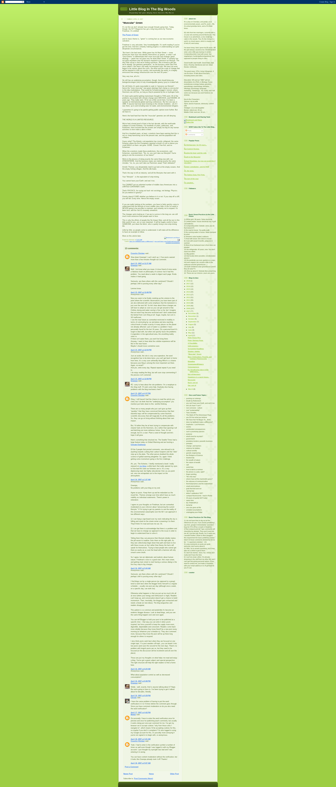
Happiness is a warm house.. (198, 377)
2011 (188, 300)
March (190, 389)
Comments (191, 134)
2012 (188, 297)
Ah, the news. (189, 171)
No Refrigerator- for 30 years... (195, 145)
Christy (133, 698)
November (192, 316)
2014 (188, 292)
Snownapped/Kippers (196, 364)
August (191, 324)
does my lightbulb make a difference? (141, 241)
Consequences (193, 367)
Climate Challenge (138, 445)
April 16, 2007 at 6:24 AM (141, 669)
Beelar (133, 715)
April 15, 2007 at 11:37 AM (141, 263)
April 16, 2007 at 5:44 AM (141, 568)
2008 (188, 308)
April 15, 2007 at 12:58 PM (141, 379)
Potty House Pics (194, 338)
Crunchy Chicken (138, 253)
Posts (189, 131)
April (190, 335)
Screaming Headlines (196, 349)
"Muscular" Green (132, 23)
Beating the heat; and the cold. (195, 153)
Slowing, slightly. (194, 351)
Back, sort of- (193, 383)
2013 (188, 294)
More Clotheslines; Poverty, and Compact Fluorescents (200, 358)
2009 (188, 306)
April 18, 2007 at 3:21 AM (141, 739)
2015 (188, 289)
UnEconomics (193, 346)
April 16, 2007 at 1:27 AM (141, 480)
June (190, 330)
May (190, 333)
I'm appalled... (189, 183)
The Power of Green (130, 35)
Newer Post (128, 774)
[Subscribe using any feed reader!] (189, 122)
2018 (188, 281)
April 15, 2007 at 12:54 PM (141, 350)
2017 (188, 283)
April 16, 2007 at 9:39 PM (141, 696)
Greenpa (134, 265)
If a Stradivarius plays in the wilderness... (198, 370)
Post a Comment (131, 767)
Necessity (191, 380)
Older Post (174, 774)
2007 (188, 311)
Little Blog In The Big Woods (152, 9)
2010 (188, 303)
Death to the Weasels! (192, 157)
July (190, 327)
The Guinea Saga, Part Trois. (194, 175)
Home (151, 774)
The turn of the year (191, 179)
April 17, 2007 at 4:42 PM (141, 713)
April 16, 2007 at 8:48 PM (141, 681)
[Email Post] (178, 239)
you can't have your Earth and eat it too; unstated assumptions (167, 242)
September (192, 322)
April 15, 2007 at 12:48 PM (141, 292)
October (191, 319)
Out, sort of (192, 385)
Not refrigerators (194, 374)
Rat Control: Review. (191, 149)
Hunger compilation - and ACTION (196, 167)
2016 (188, 286)
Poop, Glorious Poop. (195, 340)
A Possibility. (192, 343)
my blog (143, 466)
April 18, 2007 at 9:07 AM (141, 763)
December (192, 313)
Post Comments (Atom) (143, 779)
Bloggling (191, 361)
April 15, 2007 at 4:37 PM (141, 393)
